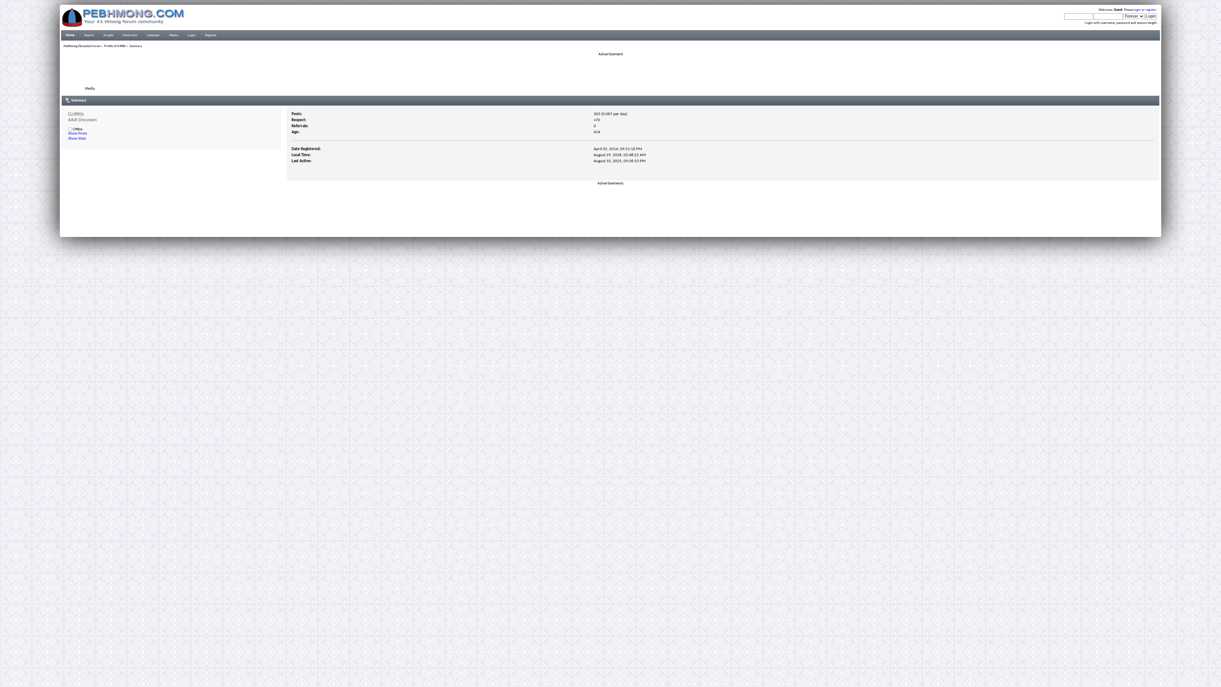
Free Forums (620, 227)
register (1150, 10)
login (1137, 10)
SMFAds (597, 227)
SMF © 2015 (607, 223)
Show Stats (77, 138)
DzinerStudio (619, 230)
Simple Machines (631, 223)
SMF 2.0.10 (585, 223)
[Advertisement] (610, 71)
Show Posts (77, 133)
